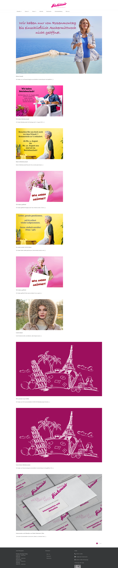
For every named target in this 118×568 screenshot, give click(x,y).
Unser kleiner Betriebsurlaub (23, 465)
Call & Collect (19, 332)
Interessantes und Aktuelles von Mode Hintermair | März (30, 533)
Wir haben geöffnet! (21, 204)
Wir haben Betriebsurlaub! (22, 119)
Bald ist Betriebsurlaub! (22, 162)
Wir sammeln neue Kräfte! (22, 399)
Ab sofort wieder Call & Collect (23, 247)
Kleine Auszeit (19, 76)
